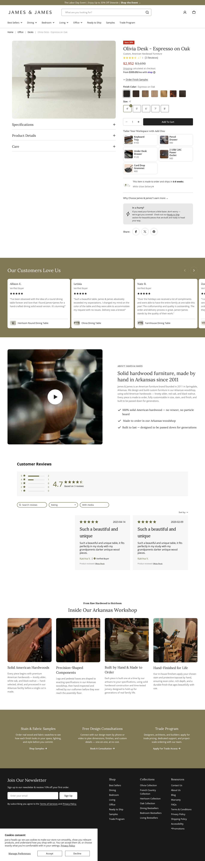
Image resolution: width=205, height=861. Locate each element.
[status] (32, 504)
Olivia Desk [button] (100, 563)
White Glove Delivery (142, 186)
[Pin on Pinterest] (154, 231)
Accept (49, 853)
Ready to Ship (173, 214)
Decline (77, 853)
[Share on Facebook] (136, 231)
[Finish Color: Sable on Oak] (136, 93)
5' (137, 108)
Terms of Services (49, 803)
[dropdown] (63, 504)
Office (20, 32)
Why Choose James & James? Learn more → (145, 198)
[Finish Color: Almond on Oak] (145, 93)
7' (155, 108)
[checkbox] (94, 504)
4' (127, 108)
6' (146, 108)
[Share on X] (145, 231)
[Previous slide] (184, 270)
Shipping (127, 68)
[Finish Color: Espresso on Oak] (126, 93)
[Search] (147, 12)
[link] (35, 491)
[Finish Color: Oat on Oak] (154, 93)
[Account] (185, 12)
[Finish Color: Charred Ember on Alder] (182, 93)
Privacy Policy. (70, 803)
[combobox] (106, 12)
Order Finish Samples (137, 79)
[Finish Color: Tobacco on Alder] (173, 93)
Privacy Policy (68, 845)
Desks (30, 32)
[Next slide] (193, 270)
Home (10, 32)
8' (165, 108)
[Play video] (55, 396)
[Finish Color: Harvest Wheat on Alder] (163, 93)
